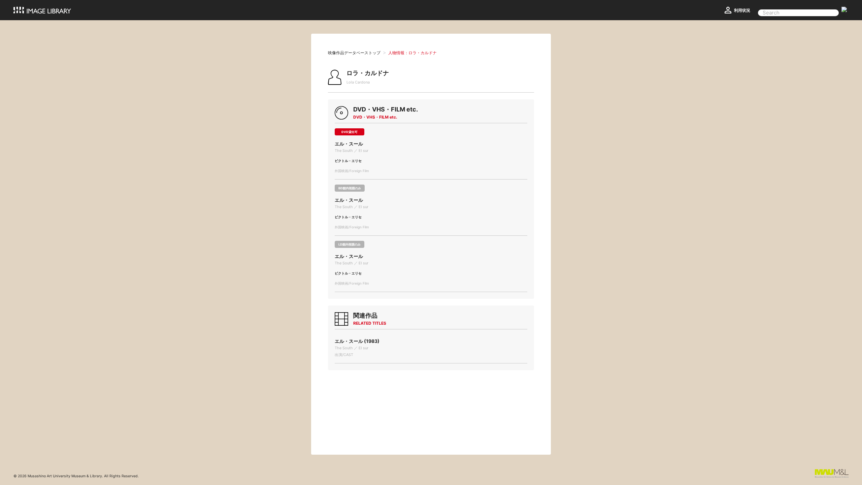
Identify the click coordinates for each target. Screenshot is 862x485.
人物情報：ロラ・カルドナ (412, 52)
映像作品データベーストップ (354, 52)
